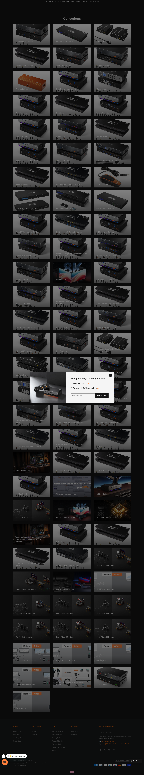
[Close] (110, 375)
